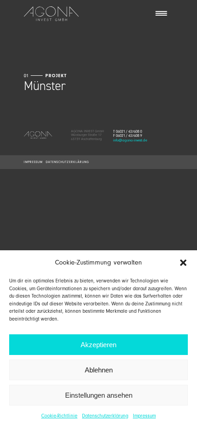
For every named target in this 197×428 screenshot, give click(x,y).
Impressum (144, 416)
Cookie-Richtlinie (59, 416)
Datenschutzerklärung (105, 416)
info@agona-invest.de (130, 140)
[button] (183, 262)
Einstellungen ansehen (98, 395)
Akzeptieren (98, 345)
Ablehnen (99, 370)
